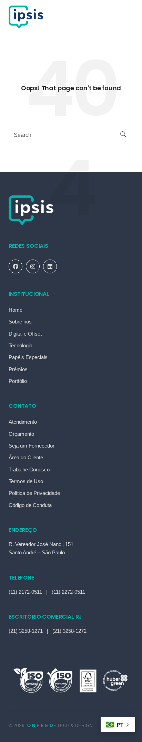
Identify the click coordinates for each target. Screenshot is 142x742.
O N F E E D (40, 725)
